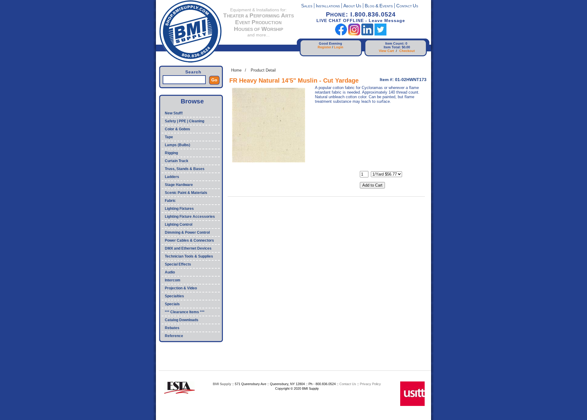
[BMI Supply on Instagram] (354, 34)
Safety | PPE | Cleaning (184, 121)
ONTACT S (407, 6)
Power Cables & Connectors (189, 240)
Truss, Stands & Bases (185, 169)
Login (338, 47)
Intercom (172, 280)
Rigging (171, 153)
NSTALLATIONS (328, 6)
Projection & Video (181, 288)
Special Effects (178, 264)
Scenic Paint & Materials (186, 193)
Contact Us (347, 384)
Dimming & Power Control (187, 232)
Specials (172, 304)
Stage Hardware (179, 185)
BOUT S (352, 6)
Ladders (172, 177)
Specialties (174, 296)
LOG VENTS (379, 6)
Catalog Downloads (181, 320)
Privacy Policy (370, 384)
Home (236, 70)
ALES (306, 6)
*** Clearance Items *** (185, 312)
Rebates (172, 328)
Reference (174, 336)
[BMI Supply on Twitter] (380, 34)
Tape (169, 137)
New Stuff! (174, 113)
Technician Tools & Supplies (189, 256)
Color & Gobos (177, 129)
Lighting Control (178, 224)
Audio (170, 272)
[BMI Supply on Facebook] (341, 34)
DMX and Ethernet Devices (188, 248)
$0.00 (406, 47)
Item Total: (392, 47)
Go (214, 79)
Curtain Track (176, 161)
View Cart (386, 51)
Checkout (407, 51)
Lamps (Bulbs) (177, 145)
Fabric (170, 201)
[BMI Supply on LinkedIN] (367, 34)
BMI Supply (222, 384)
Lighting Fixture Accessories (190, 216)
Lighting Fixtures (179, 208)
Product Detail (263, 70)
